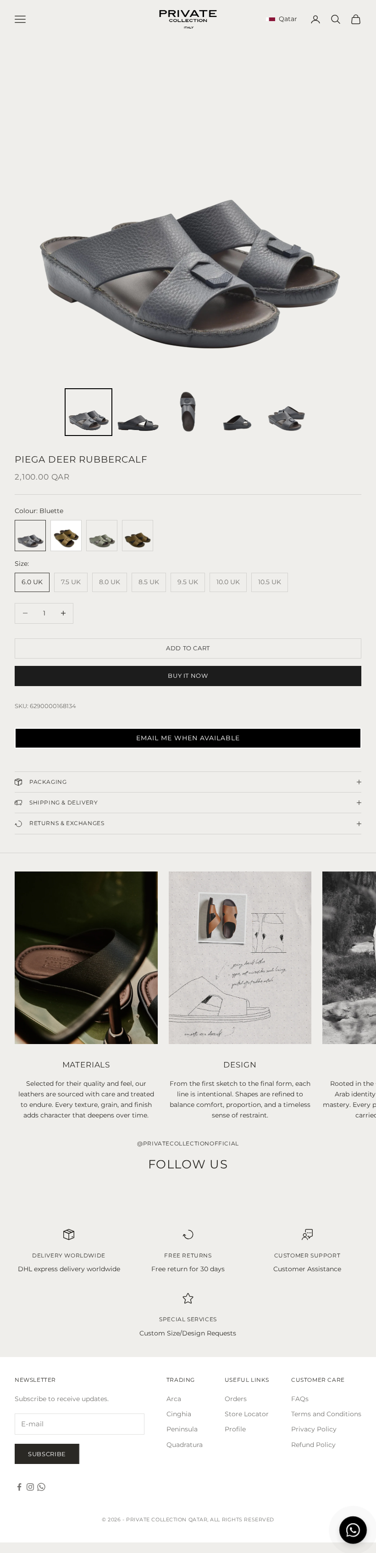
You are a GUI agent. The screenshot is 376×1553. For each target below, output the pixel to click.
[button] (188, 738)
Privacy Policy (314, 1429)
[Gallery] (188, 239)
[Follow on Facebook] (19, 1487)
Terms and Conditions (326, 1414)
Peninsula (182, 1429)
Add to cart (188, 648)
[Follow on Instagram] (30, 1487)
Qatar (286, 19)
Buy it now (188, 675)
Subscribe (47, 1454)
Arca (173, 1399)
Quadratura (184, 1445)
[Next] (348, 212)
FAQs (300, 1399)
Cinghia (178, 1414)
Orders (236, 1399)
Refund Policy (313, 1445)
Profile (235, 1429)
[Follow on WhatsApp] (41, 1487)
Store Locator (247, 1414)
